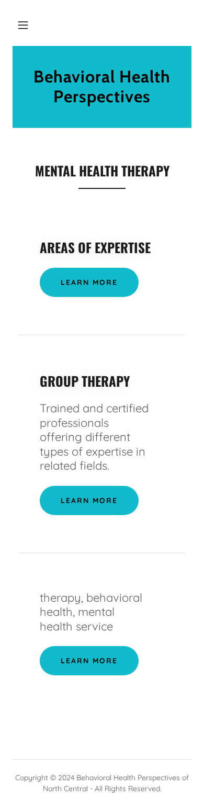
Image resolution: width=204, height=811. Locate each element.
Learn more (89, 282)
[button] (23, 25)
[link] (102, 87)
